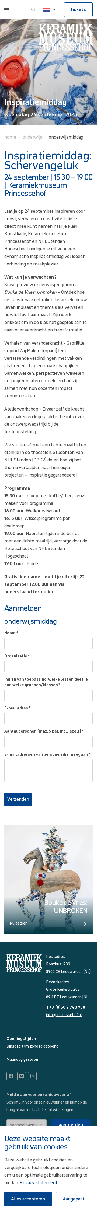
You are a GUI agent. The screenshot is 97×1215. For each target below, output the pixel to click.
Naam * (11, 633)
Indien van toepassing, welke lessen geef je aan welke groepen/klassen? (46, 682)
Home (10, 137)
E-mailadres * (17, 708)
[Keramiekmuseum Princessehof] (66, 37)
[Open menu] (6, 9)
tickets (78, 9)
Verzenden (18, 799)
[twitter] (21, 1076)
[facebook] (10, 1076)
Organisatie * (17, 656)
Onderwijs (32, 137)
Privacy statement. (39, 1182)
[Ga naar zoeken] (33, 9)
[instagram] (32, 1076)
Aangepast (73, 1199)
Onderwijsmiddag (66, 137)
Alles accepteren (28, 1199)
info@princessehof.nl (64, 1015)
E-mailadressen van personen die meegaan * (47, 754)
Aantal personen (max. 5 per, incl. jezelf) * (44, 731)
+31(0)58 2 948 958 (67, 1007)
